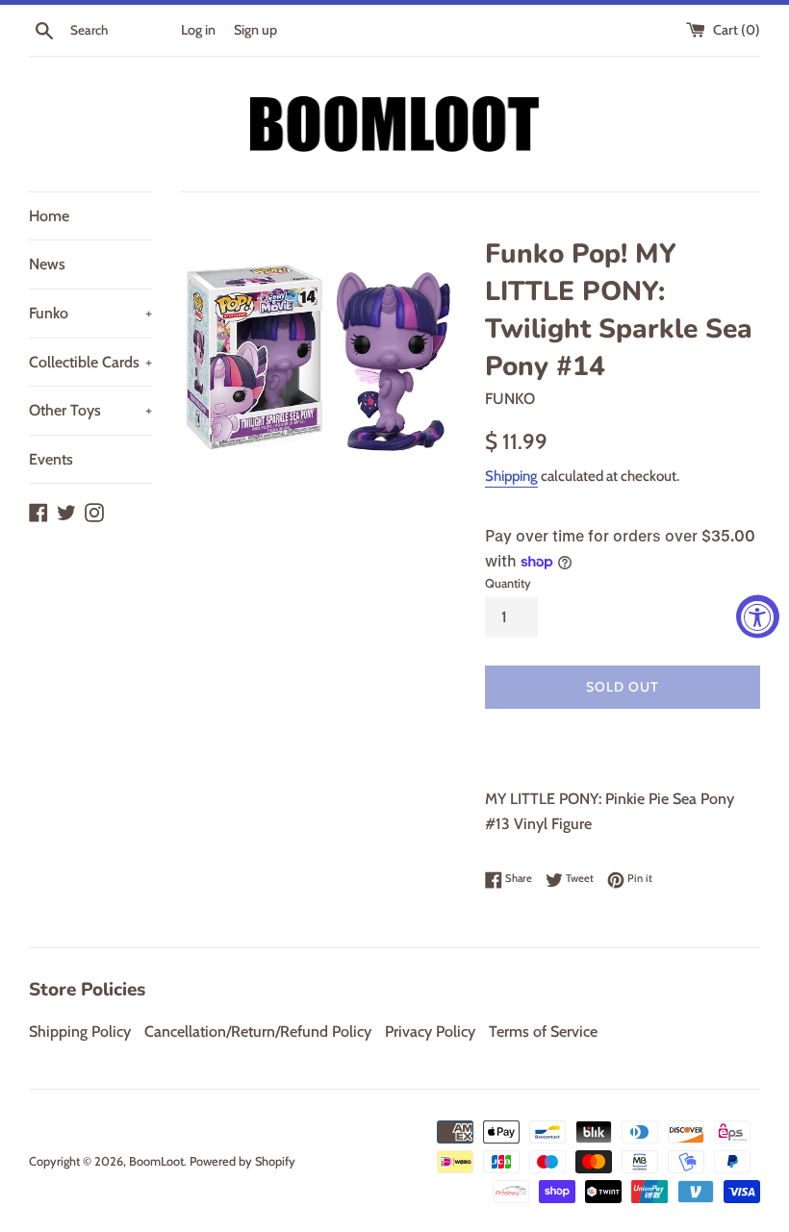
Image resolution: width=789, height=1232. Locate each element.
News (47, 264)
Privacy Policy (430, 1031)
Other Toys (90, 410)
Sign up (255, 29)
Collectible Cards (90, 362)
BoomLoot (156, 1161)
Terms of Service (543, 1031)
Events (51, 459)
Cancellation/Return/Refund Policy (257, 1031)
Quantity (508, 583)
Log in (198, 29)
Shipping (511, 476)
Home (49, 216)
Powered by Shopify (242, 1161)
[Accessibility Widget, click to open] (757, 616)
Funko (90, 313)
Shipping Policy (80, 1031)
